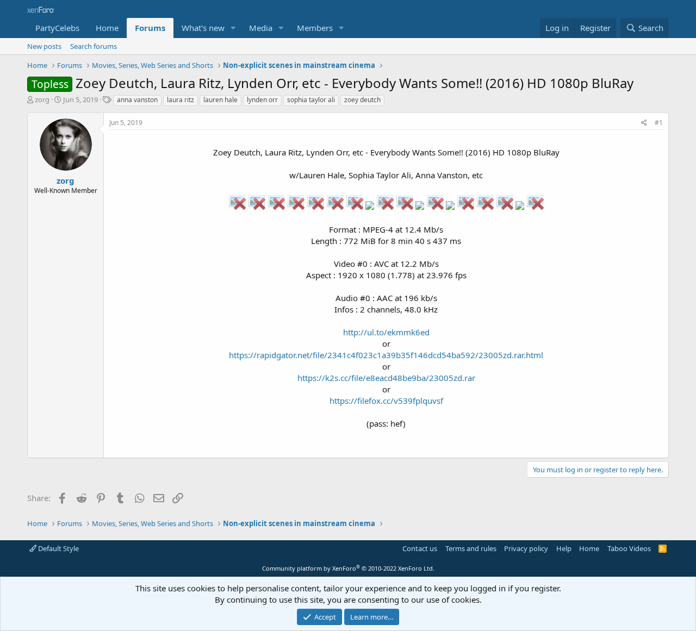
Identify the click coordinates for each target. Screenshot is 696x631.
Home (107, 27)
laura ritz (180, 99)
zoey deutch (362, 99)
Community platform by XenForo (348, 568)
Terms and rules (470, 548)
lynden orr (262, 99)
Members (315, 27)
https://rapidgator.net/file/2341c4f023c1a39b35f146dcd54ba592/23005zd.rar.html (386, 354)
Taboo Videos (629, 548)
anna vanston (137, 99)
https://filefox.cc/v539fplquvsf (386, 400)
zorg (42, 99)
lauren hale (220, 99)
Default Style (57, 548)
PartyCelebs (57, 27)
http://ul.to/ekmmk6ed (386, 332)
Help (563, 548)
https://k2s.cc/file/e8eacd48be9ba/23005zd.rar (386, 377)
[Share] (644, 123)
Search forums (93, 46)
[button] (233, 28)
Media (260, 27)
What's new (203, 27)
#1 (659, 122)
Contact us (419, 548)
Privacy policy (526, 548)
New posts (44, 46)
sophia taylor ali (311, 99)
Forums (150, 27)
